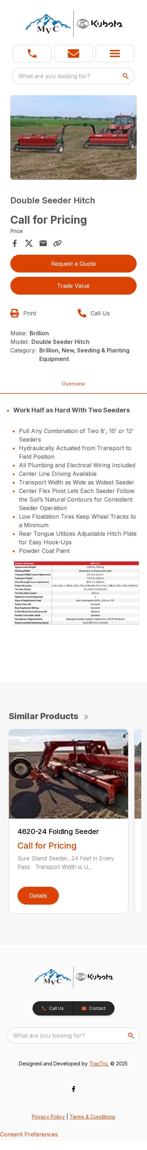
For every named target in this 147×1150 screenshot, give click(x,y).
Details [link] (38, 895)
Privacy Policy (48, 1117)
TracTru (98, 1063)
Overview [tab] (73, 384)
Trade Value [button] (73, 285)
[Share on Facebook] (14, 243)
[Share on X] (29, 243)
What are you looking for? (54, 76)
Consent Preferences (29, 1134)
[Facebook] (73, 1089)
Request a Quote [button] (73, 263)
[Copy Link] (57, 243)
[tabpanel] (73, 138)
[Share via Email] (43, 243)
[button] (32, 53)
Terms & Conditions (92, 1117)
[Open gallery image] (73, 137)
